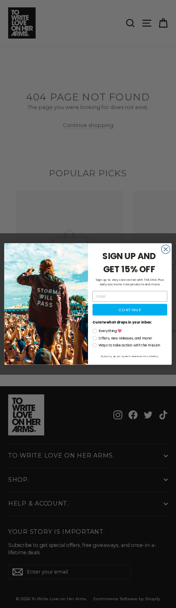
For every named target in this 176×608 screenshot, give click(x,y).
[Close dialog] (165, 249)
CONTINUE (130, 309)
